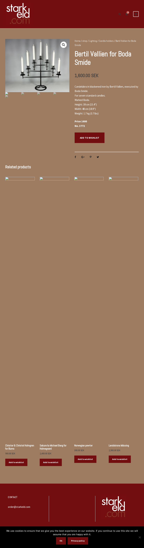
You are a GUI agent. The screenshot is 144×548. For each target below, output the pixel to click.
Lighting (93, 40)
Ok (61, 540)
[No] (139, 537)
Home (77, 40)
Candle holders (106, 40)
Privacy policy (78, 540)
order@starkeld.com (19, 507)
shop (84, 40)
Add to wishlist (89, 137)
